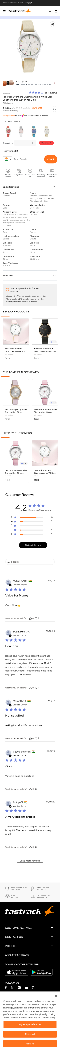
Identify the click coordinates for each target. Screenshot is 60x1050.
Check (50, 159)
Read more (25, 674)
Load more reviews (30, 860)
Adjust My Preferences (30, 1024)
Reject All (30, 1034)
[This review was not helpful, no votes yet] (36, 618)
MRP (18, 107)
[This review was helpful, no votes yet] (30, 618)
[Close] (56, 996)
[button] (30, 83)
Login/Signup (9, 116)
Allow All (30, 1043)
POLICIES (11, 946)
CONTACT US (14, 937)
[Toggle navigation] (4, 11)
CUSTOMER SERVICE (18, 928)
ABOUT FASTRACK (17, 955)
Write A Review (33, 545)
